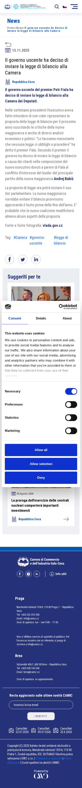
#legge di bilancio (61, 240)
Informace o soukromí (49, 758)
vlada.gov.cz (53, 225)
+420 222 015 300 (30, 614)
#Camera (20, 237)
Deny (41, 477)
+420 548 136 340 (30, 668)
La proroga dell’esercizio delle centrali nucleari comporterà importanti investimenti (40, 505)
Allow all (41, 450)
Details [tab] (41, 318)
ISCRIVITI (41, 716)
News (20, 27)
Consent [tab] (14, 318)
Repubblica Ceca (23, 82)
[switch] (71, 404)
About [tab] (67, 318)
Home (11, 27)
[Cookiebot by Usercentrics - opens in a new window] (59, 306)
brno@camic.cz (32, 672)
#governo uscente (37, 240)
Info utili (61, 574)
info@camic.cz (31, 618)
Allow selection (41, 464)
